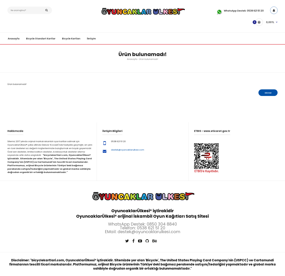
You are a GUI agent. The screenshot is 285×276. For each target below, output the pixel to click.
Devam (268, 93)
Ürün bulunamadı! (148, 59)
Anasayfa (132, 59)
